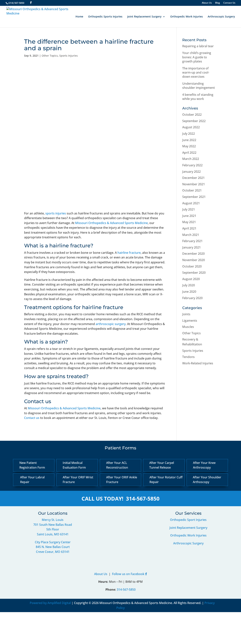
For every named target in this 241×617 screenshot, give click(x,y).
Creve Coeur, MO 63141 (52, 552)
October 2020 (192, 266)
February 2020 (192, 298)
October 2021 (192, 190)
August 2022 (191, 127)
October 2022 (192, 114)
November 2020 (193, 260)
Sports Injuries (68, 55)
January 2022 (191, 171)
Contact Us (229, 3)
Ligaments (189, 320)
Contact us (31, 418)
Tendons (188, 357)
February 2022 (192, 165)
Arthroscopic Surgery (221, 16)
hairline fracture (129, 253)
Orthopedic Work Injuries (186, 16)
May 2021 (189, 222)
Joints (186, 314)
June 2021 (189, 216)
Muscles (188, 327)
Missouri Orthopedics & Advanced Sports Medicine (111, 223)
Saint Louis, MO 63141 (53, 534)
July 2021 (188, 209)
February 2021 (192, 241)
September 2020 (194, 273)
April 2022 (189, 152)
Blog (217, 3)
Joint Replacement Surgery (144, 16)
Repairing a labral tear (198, 46)
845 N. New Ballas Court (53, 547)
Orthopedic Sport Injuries (188, 520)
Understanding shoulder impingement (198, 85)
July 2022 (188, 133)
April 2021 (189, 228)
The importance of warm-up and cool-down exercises (195, 72)
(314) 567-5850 (16, 3)
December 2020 (193, 254)
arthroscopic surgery (111, 324)
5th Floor (52, 529)
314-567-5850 (142, 498)
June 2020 (189, 292)
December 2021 (193, 178)
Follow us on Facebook (128, 574)
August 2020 (191, 279)
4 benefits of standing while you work (197, 97)
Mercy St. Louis (52, 520)
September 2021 (194, 197)
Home (79, 16)
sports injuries (55, 213)
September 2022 (194, 121)
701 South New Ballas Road (52, 525)
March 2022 (190, 159)
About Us (207, 3)
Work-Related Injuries (197, 363)
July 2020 (188, 285)
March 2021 (190, 235)
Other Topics (50, 55)
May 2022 (189, 146)
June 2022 (189, 140)
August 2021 (191, 203)
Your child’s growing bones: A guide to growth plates (196, 57)
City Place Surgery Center (53, 542)
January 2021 (191, 247)
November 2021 (193, 184)
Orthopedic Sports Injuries (105, 16)
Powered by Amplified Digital (50, 603)
